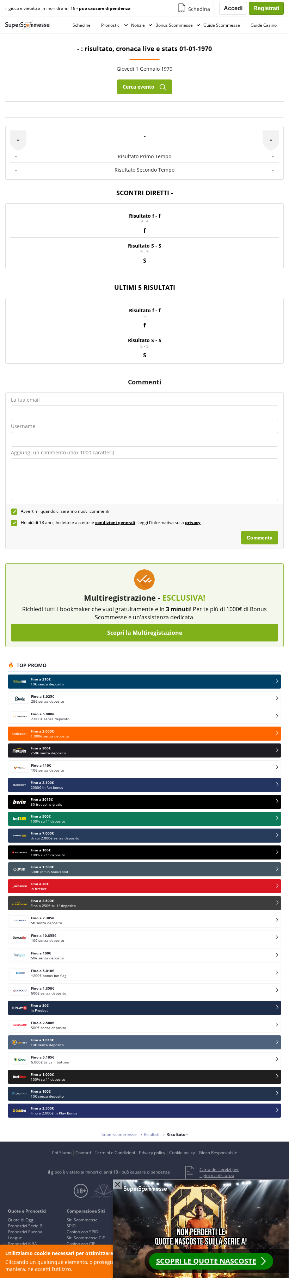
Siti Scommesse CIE (86, 1238)
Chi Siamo (62, 1153)
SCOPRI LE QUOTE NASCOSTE (206, 1261)
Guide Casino (264, 25)
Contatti (83, 1153)
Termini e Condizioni (115, 1153)
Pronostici (111, 25)
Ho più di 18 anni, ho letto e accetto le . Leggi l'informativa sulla (111, 522)
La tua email (25, 399)
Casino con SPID (82, 1232)
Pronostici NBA (22, 1244)
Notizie (138, 25)
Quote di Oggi (21, 1220)
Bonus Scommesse (174, 25)
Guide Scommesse (221, 25)
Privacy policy (152, 1153)
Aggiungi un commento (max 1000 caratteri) (62, 452)
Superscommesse (119, 1134)
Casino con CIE (81, 1244)
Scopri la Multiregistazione (144, 633)
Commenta (259, 538)
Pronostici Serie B (25, 1226)
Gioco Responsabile (218, 1153)
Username (23, 426)
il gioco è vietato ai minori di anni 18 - (67, 8)
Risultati (151, 1134)
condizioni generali (115, 522)
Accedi (233, 8)
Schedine (82, 25)
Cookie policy (182, 1153)
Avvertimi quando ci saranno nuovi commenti (65, 511)
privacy (193, 522)
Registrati (266, 8)
